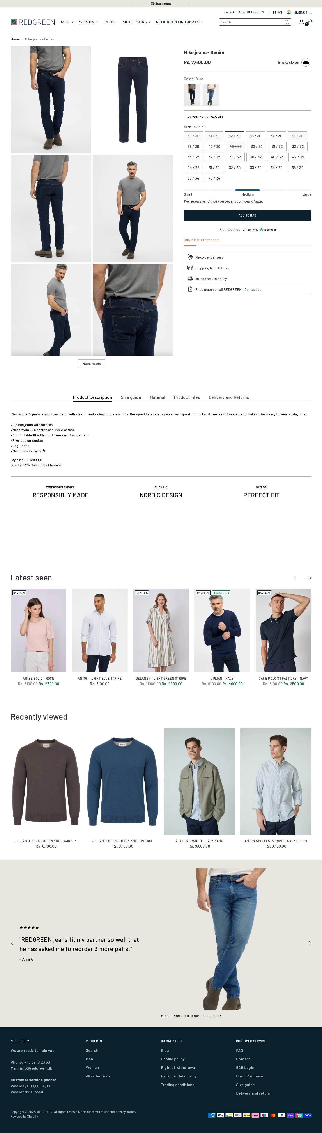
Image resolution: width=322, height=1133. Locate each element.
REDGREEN (44, 1112)
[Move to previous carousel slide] (297, 543)
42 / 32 (298, 156)
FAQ (239, 1050)
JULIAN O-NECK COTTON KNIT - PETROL (122, 841)
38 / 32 (256, 156)
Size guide (245, 1084)
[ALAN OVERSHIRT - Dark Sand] (199, 781)
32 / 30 (235, 135)
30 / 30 (193, 135)
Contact (243, 1058)
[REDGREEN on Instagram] (280, 12)
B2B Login (245, 1067)
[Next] (189, 3)
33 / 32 (193, 156)
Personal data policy (179, 1076)
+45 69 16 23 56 (37, 1062)
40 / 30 (214, 146)
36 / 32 (235, 156)
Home (15, 39)
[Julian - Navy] (222, 630)
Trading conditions (177, 1084)
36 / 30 (297, 135)
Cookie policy (173, 1058)
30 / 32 (257, 146)
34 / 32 (214, 156)
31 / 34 (214, 167)
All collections (98, 1076)
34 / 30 (276, 135)
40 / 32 (277, 156)
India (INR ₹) (300, 12)
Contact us (253, 289)
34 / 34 (277, 167)
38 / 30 (193, 146)
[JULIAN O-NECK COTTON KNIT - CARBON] (46, 781)
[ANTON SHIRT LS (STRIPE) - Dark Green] (275, 781)
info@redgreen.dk (36, 1068)
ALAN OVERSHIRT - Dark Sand (199, 841)
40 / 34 (214, 178)
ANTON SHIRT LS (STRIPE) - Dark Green (276, 841)
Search (92, 1050)
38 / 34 (193, 178)
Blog (165, 1050)
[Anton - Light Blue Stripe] (100, 630)
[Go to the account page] (299, 22)
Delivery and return (253, 1093)
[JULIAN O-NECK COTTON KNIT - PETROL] (122, 781)
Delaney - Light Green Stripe (161, 678)
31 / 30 (214, 135)
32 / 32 (298, 146)
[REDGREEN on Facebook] (274, 12)
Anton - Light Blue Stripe (100, 678)
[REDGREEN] (33, 21)
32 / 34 (235, 167)
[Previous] (133, 3)
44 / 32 (194, 167)
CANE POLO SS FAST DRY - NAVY (283, 678)
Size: (195, 126)
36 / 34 (297, 167)
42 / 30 (236, 146)
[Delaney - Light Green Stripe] (161, 630)
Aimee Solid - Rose (38, 678)
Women (92, 1067)
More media (92, 364)
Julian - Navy (222, 678)
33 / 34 (256, 167)
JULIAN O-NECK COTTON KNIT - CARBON (46, 841)
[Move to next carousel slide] (307, 543)
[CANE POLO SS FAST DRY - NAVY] (283, 630)
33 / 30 (255, 135)
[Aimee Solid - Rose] (39, 630)
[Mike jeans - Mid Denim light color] (232, 939)
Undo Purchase (249, 1076)
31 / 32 (277, 146)
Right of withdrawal (178, 1067)
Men (89, 1058)
